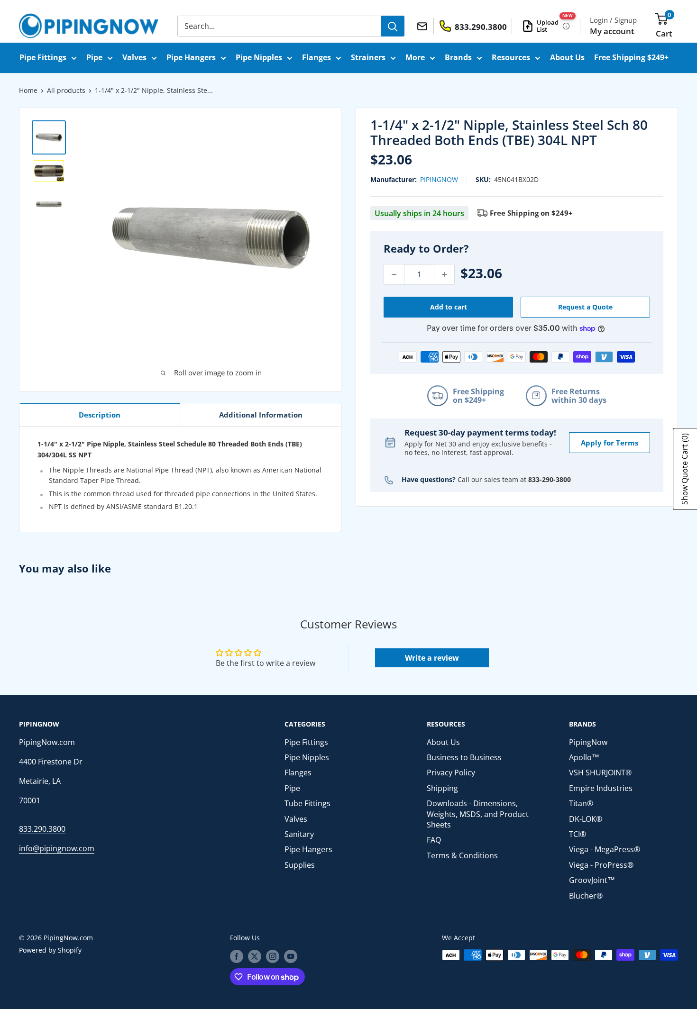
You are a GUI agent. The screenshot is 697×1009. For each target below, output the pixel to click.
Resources (511, 57)
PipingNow (439, 179)
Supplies (299, 865)
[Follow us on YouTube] (290, 956)
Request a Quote (585, 306)
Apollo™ (584, 757)
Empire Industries (601, 788)
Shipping (442, 788)
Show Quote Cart (684, 469)
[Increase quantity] (444, 274)
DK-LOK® (585, 819)
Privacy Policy (451, 772)
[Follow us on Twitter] (254, 956)
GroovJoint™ (592, 880)
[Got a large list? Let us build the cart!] (566, 26)
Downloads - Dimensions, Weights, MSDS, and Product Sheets (478, 814)
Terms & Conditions (462, 855)
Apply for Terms (609, 442)
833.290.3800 (42, 829)
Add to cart (448, 306)
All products (66, 90)
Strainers (368, 57)
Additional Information (261, 414)
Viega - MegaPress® (604, 849)
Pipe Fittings (42, 57)
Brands (458, 57)
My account (612, 31)
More (415, 57)
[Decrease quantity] (394, 274)
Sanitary (299, 834)
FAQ (434, 840)
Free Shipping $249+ (631, 57)
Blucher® (586, 896)
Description (99, 414)
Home (28, 90)
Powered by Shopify (50, 949)
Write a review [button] (432, 658)
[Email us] (423, 25)
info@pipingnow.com (56, 848)
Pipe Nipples (259, 57)
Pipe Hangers (191, 57)
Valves (134, 57)
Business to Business (464, 757)
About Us (567, 57)
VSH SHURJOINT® (600, 772)
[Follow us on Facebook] (236, 956)
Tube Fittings (307, 803)
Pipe (94, 57)
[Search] (392, 26)
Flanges (316, 57)
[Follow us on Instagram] (272, 956)
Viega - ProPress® (601, 865)
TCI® (577, 834)
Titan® (581, 803)
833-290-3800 (549, 479)
